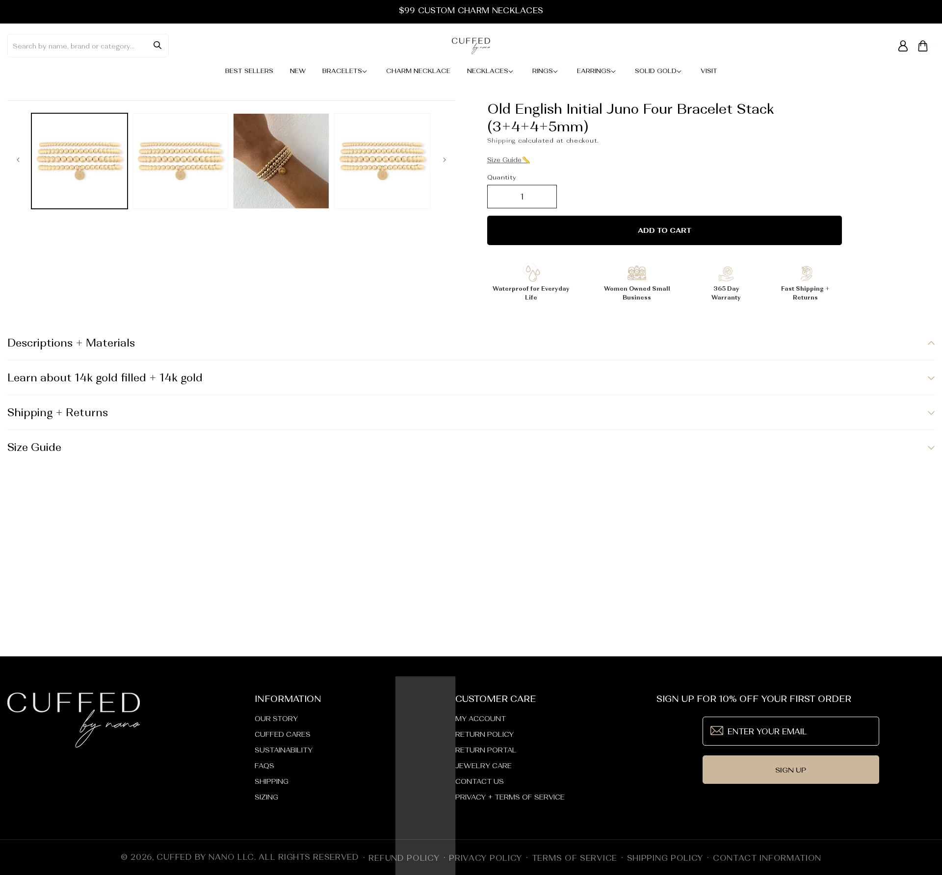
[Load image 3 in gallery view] (281, 161)
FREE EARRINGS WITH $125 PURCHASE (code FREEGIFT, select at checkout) (470, 10)
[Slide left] (18, 161)
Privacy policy (485, 858)
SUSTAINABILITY (284, 750)
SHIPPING (271, 781)
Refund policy (403, 858)
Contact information (767, 858)
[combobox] (88, 45)
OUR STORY (276, 718)
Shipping (501, 141)
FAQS (264, 765)
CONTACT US (479, 781)
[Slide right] (444, 161)
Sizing (266, 797)
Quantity (502, 177)
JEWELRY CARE (483, 765)
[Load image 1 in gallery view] (79, 161)
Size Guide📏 (508, 159)
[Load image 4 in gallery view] (382, 161)
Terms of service (574, 858)
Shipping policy (665, 858)
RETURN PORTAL (486, 750)
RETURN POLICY (484, 734)
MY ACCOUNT (480, 718)
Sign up (790, 770)
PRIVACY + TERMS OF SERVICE (510, 797)
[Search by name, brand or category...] (157, 45)
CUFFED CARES (283, 734)
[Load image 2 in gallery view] (180, 161)
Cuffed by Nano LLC (205, 857)
